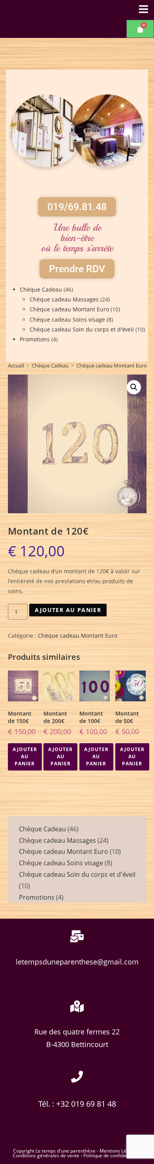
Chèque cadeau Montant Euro (69, 309)
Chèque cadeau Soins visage (67, 319)
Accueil (16, 365)
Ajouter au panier (68, 610)
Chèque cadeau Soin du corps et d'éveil (82, 329)
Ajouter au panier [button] (25, 756)
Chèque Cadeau (41, 289)
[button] (134, 387)
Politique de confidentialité (112, 1155)
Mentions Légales (119, 1150)
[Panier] (140, 29)
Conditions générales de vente (46, 1155)
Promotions (35, 339)
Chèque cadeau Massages (64, 299)
